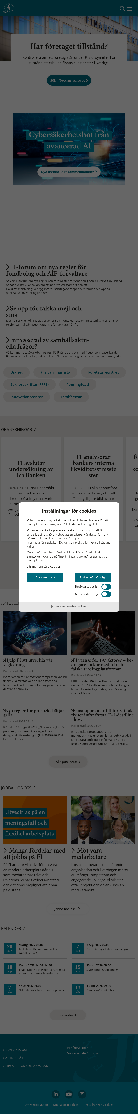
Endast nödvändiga (93, 577)
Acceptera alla (45, 577)
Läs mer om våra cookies (44, 566)
